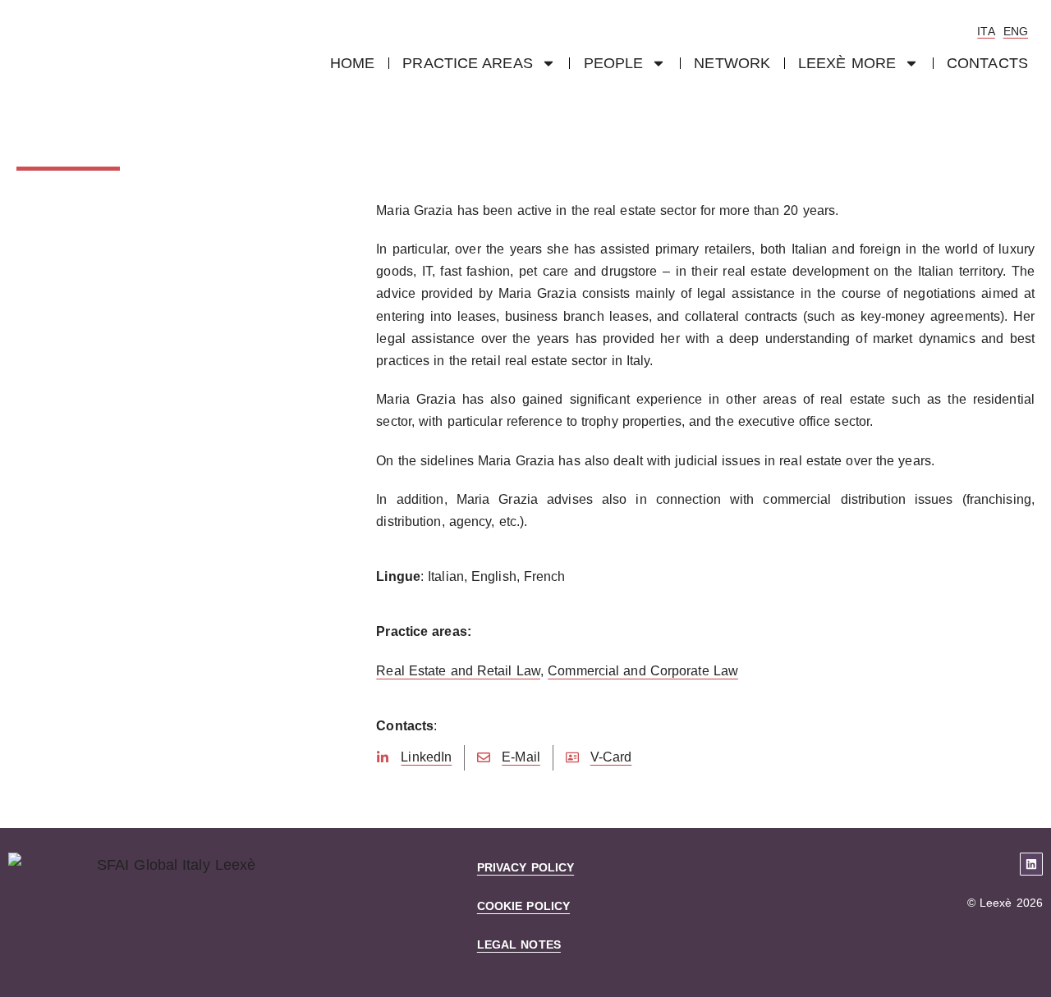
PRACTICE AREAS (467, 63)
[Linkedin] (1031, 864)
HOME (352, 63)
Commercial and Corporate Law (643, 671)
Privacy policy (525, 867)
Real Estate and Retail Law (458, 671)
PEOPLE (614, 63)
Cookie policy (523, 905)
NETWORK (732, 63)
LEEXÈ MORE (847, 63)
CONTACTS (987, 63)
